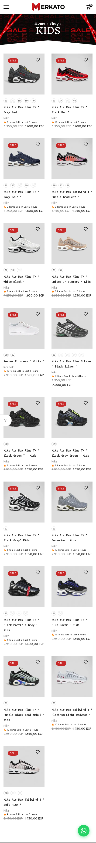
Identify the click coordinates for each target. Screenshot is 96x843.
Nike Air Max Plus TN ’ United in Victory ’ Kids (71, 279)
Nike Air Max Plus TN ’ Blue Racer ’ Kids (69, 622)
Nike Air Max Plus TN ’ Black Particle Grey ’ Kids (21, 625)
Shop (54, 23)
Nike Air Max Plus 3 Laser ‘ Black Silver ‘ (71, 363)
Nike (6, 118)
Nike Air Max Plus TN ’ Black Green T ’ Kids (21, 452)
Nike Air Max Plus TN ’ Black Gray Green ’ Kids (70, 452)
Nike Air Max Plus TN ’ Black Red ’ (69, 109)
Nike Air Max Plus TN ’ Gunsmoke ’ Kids (69, 537)
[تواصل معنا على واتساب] (83, 830)
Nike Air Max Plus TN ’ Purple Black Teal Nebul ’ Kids (23, 715)
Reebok (8, 367)
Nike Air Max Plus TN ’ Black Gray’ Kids (21, 537)
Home (39, 23)
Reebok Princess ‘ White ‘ (23, 361)
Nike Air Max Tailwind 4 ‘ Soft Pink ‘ (23, 802)
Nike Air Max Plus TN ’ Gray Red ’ (21, 109)
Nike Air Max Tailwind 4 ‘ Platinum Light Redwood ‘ (71, 712)
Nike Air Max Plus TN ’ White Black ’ (21, 279)
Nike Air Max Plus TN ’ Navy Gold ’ (21, 194)
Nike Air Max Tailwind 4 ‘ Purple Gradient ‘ (71, 194)
